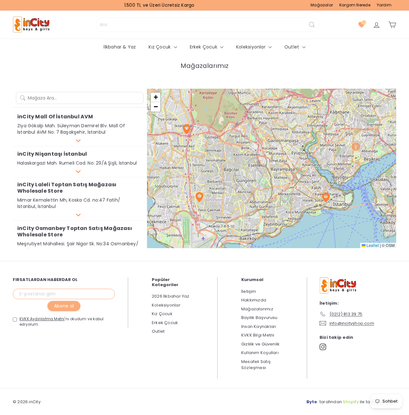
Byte (311, 402)
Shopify (351, 402)
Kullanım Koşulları (260, 353)
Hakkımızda (253, 300)
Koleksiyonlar (251, 47)
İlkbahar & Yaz (120, 47)
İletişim (248, 291)
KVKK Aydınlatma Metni (42, 319)
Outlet (292, 47)
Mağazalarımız (257, 309)
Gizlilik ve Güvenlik (260, 344)
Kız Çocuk (160, 47)
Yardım (384, 5)
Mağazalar (322, 5)
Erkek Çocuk (204, 47)
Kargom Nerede (354, 5)
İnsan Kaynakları (258, 326)
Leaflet (372, 245)
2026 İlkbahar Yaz (170, 296)
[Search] (312, 25)
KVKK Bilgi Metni (257, 335)
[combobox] (208, 25)
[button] (78, 140)
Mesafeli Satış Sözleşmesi (256, 365)
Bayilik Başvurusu (259, 318)
